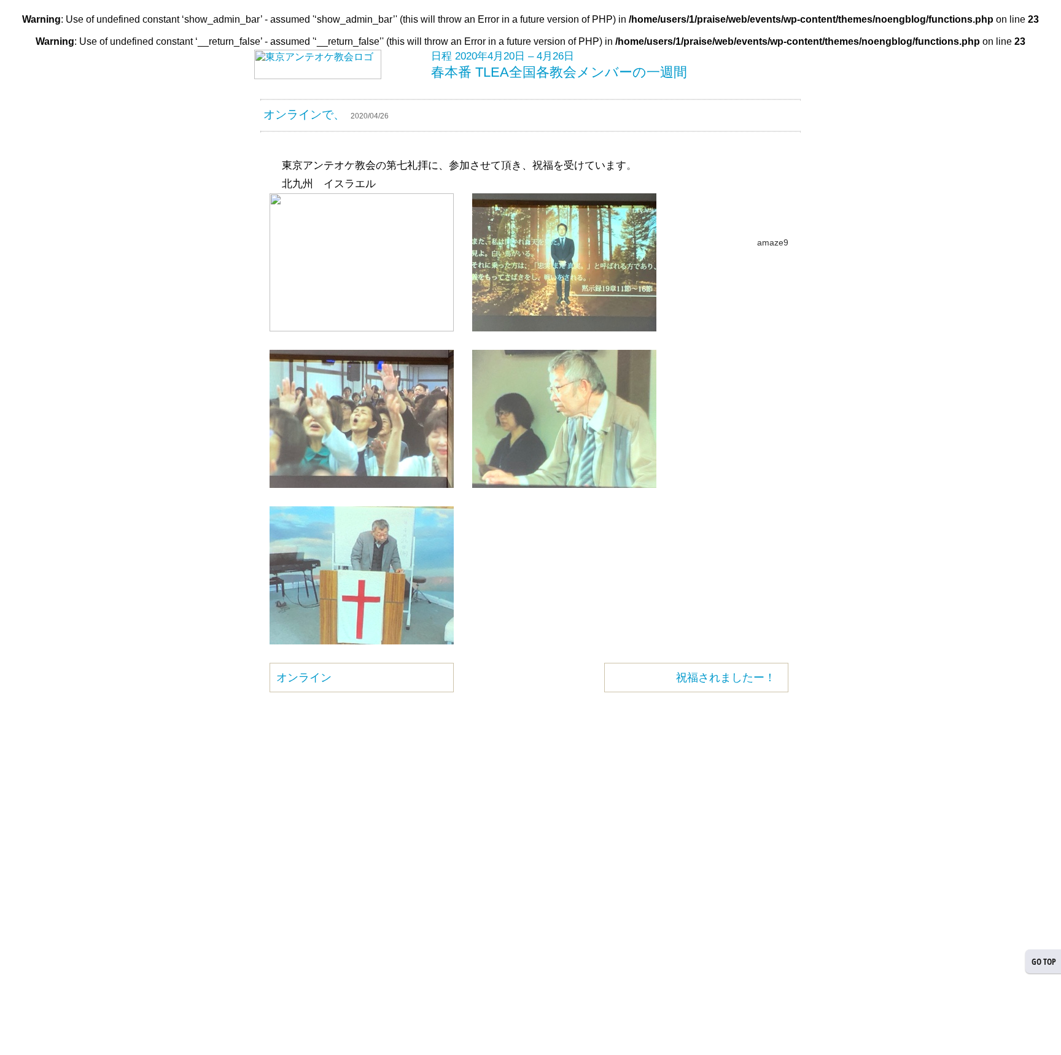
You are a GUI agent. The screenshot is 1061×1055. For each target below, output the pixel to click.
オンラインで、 (304, 114)
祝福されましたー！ (725, 677)
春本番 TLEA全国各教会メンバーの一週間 (559, 72)
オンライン (304, 677)
